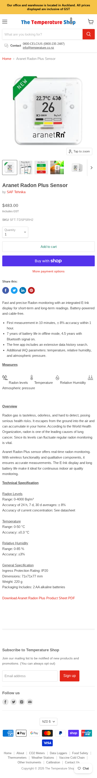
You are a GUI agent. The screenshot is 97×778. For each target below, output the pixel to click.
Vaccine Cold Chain (72, 757)
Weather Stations (43, 757)
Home (6, 59)
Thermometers (17, 757)
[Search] (89, 34)
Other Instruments (29, 762)
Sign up (69, 676)
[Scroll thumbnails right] (90, 167)
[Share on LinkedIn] (22, 290)
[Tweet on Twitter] (14, 290)
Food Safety (80, 753)
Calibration (53, 762)
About (20, 753)
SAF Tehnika (16, 192)
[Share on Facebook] (5, 290)
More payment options (48, 271)
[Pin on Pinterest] (31, 290)
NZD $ (46, 721)
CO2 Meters (37, 753)
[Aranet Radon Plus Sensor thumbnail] (9, 167)
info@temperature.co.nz (38, 47)
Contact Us (72, 762)
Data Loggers (58, 753)
